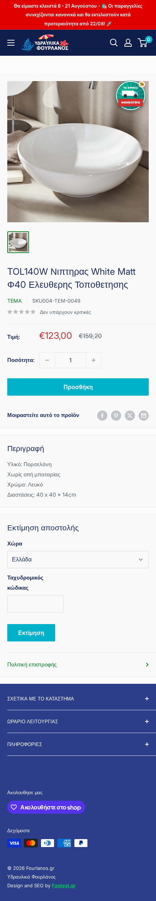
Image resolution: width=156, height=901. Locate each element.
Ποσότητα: (21, 360)
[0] (142, 42)
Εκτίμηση (31, 632)
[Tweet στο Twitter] (130, 415)
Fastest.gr (63, 885)
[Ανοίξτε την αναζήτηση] (114, 43)
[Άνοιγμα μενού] (11, 43)
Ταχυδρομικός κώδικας (25, 582)
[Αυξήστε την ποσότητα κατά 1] (93, 360)
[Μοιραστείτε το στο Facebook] (102, 415)
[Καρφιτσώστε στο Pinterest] (116, 415)
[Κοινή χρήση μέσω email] (144, 415)
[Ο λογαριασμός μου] (128, 43)
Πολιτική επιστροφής (32, 664)
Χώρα (14, 543)
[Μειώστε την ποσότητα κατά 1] (47, 360)
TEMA (14, 301)
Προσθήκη (78, 387)
